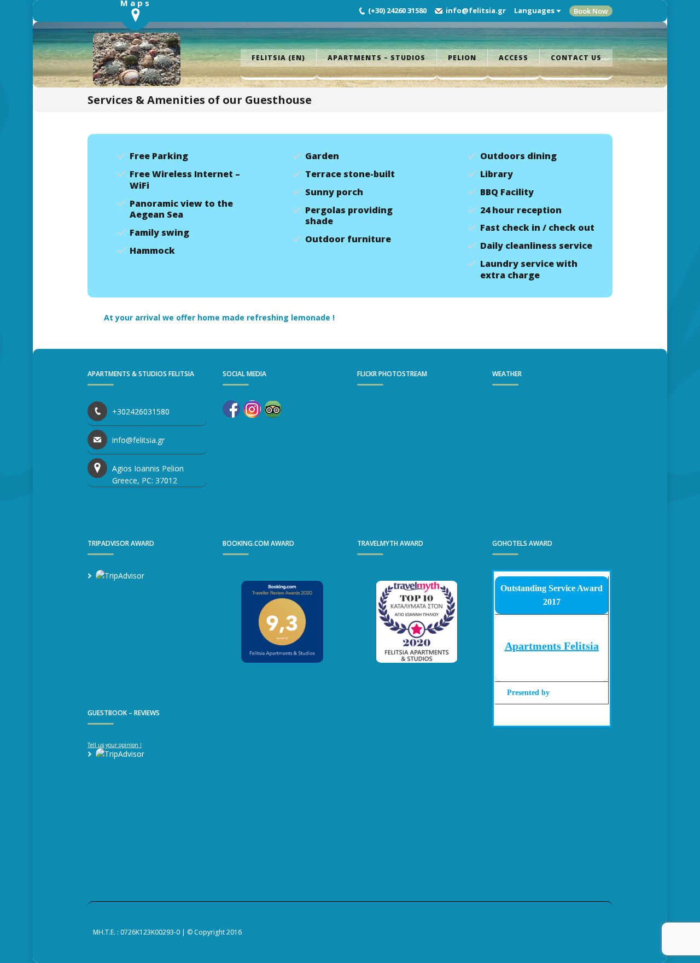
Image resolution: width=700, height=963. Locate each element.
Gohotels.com (573, 692)
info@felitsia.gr (476, 10)
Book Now (591, 11)
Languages (534, 10)
